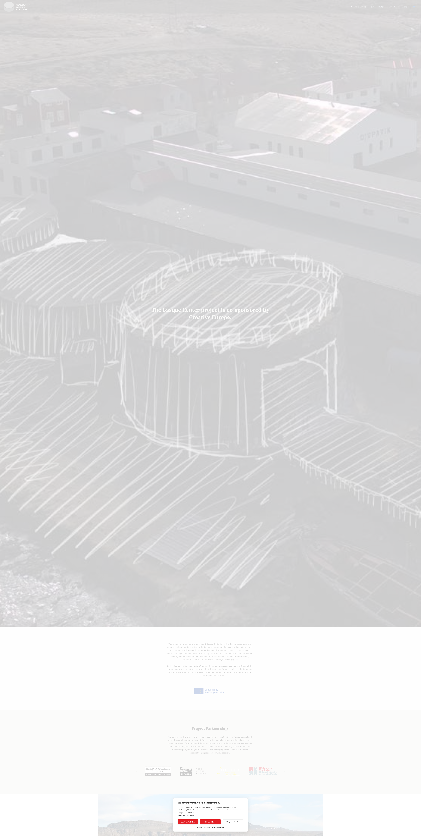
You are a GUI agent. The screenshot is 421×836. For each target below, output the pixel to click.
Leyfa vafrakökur (188, 822)
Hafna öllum (210, 822)
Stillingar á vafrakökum (233, 822)
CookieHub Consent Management (214, 827)
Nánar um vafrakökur (186, 815)
